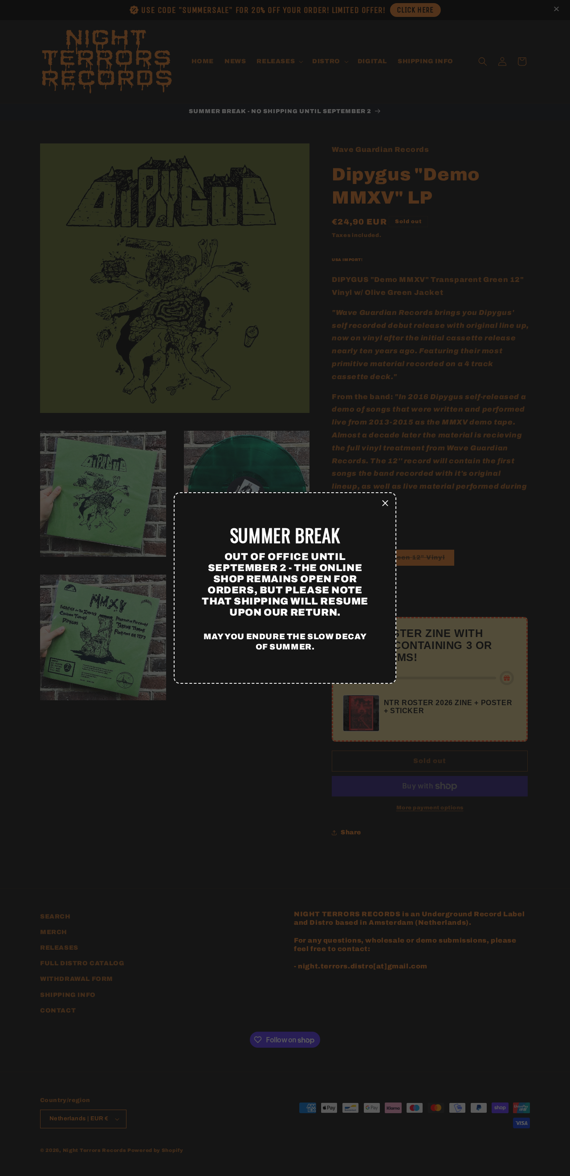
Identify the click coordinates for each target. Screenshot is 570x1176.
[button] (385, 503)
